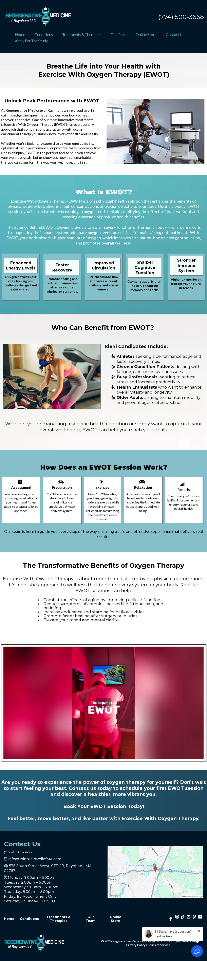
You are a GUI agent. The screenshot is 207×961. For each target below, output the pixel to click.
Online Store (146, 34)
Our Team (118, 34)
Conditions (43, 34)
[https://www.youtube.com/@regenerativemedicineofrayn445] (188, 918)
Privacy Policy (136, 945)
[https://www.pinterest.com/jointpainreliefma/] (194, 918)
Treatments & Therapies (81, 34)
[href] (155, 872)
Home (20, 34)
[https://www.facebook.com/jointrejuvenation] (171, 918)
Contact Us (175, 34)
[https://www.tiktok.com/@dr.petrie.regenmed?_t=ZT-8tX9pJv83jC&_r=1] (183, 918)
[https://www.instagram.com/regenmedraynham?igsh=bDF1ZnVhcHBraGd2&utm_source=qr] (177, 918)
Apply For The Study (31, 40)
